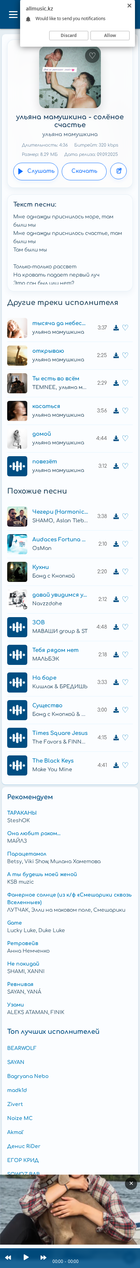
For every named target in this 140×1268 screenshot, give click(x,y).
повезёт (44, 462)
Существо (47, 706)
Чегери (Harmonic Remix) (60, 512)
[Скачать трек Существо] (116, 710)
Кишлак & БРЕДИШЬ (60, 686)
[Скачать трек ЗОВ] (116, 627)
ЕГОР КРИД (23, 1160)
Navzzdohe (47, 603)
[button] (12, 14)
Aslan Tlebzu (73, 520)
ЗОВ (38, 623)
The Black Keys (53, 761)
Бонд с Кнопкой (53, 576)
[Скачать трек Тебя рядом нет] (116, 654)
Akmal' (15, 1132)
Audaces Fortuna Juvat (60, 540)
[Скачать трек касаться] (116, 411)
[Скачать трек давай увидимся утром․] (116, 599)
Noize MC (20, 1118)
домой (41, 434)
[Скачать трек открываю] (116, 355)
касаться (46, 406)
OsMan (42, 548)
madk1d (17, 1090)
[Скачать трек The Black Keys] (116, 765)
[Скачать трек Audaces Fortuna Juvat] (116, 544)
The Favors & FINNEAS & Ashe (72, 742)
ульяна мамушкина (70, 134)
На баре (44, 678)
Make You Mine (52, 769)
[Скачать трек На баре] (116, 682)
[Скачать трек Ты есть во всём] (116, 383)
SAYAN (15, 1062)
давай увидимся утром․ (60, 595)
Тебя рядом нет (55, 650)
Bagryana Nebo (27, 1076)
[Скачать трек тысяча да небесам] (116, 328)
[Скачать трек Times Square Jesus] (116, 737)
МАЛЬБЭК (45, 659)
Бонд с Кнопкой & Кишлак (67, 714)
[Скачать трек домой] (116, 438)
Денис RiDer (24, 1146)
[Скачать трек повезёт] (116, 466)
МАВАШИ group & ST (60, 631)
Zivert (15, 1104)
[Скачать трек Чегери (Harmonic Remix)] (116, 516)
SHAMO (42, 520)
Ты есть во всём (55, 379)
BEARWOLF (22, 1048)
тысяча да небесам (60, 323)
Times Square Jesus (60, 733)
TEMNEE (44, 387)
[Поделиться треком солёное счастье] (118, 171)
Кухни (40, 567)
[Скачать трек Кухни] (116, 571)
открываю (48, 351)
